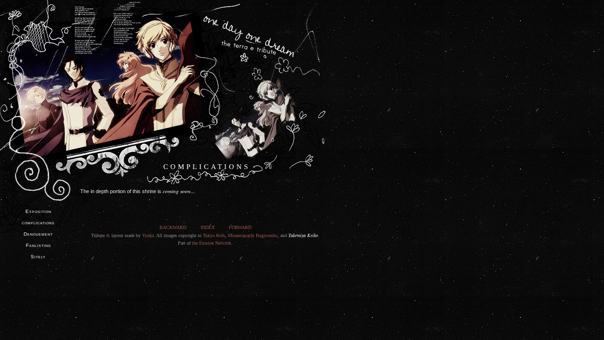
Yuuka (148, 235)
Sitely (38, 256)
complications (38, 222)
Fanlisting (38, 245)
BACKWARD (172, 227)
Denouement (38, 234)
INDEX (208, 227)
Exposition (38, 211)
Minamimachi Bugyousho (252, 235)
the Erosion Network (211, 243)
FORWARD (240, 227)
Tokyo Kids (214, 235)
